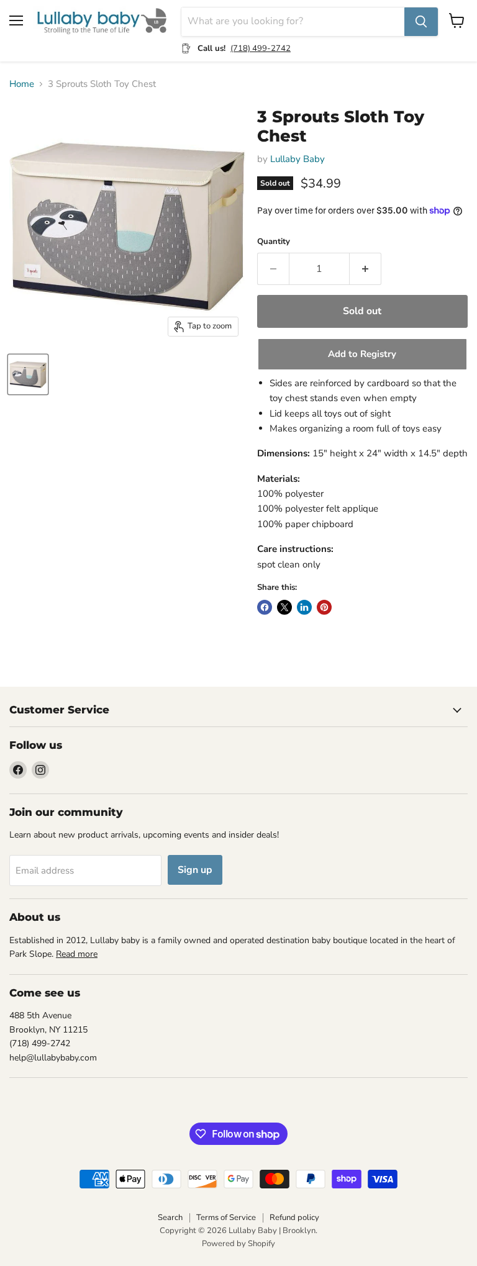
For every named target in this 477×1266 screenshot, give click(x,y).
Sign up (195, 870)
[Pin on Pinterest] (324, 607)
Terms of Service (226, 1217)
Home (21, 84)
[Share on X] (284, 607)
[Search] (421, 21)
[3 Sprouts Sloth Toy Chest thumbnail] (28, 374)
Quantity (273, 241)
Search (170, 1217)
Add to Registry (362, 354)
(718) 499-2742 (260, 48)
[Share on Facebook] (264, 607)
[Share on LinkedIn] (304, 607)
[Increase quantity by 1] (365, 269)
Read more (77, 954)
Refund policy (294, 1217)
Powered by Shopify (238, 1243)
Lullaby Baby (297, 159)
